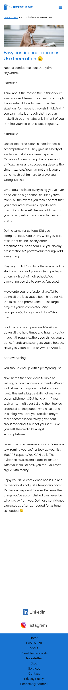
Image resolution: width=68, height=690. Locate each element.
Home (34, 638)
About (34, 648)
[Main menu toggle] (60, 7)
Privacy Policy (34, 679)
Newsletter (34, 658)
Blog (34, 663)
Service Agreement (34, 684)
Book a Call (34, 643)
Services (34, 668)
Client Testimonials (34, 653)
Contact (34, 673)
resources (11, 17)
